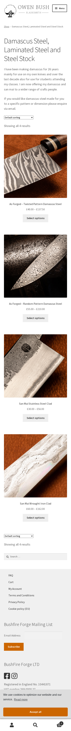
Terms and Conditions (21, 595)
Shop (6, 26)
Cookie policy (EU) (19, 608)
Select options (35, 218)
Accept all (35, 712)
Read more (21, 699)
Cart (11, 582)
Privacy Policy (16, 602)
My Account (15, 588)
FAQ (10, 575)
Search (35, 725)
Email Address (12, 635)
